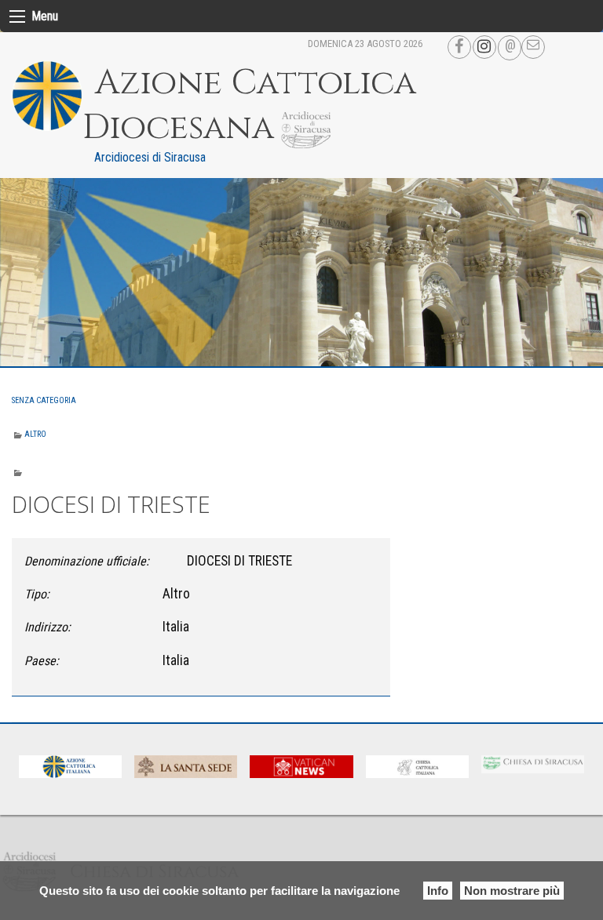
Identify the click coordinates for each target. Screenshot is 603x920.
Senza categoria (44, 400)
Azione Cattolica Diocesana (249, 105)
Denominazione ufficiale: (86, 561)
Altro (35, 434)
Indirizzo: (47, 627)
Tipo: (36, 594)
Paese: (41, 660)
